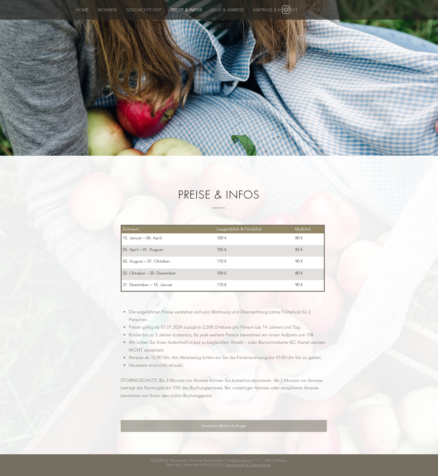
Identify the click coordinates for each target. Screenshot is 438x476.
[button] (107, 10)
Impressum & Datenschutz (248, 465)
